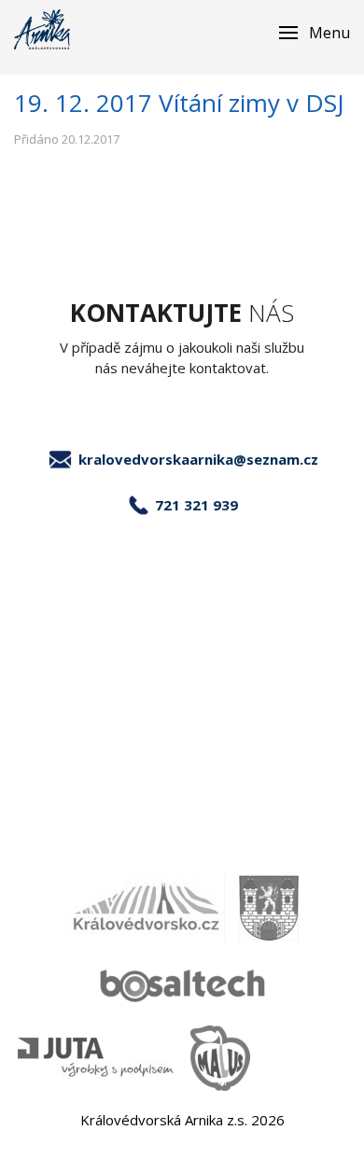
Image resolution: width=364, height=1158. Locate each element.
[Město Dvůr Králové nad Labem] (269, 908)
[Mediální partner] (145, 908)
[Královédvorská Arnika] (42, 29)
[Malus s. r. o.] (220, 1058)
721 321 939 (196, 504)
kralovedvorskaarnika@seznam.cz (198, 459)
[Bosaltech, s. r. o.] (182, 983)
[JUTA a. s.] (97, 1058)
